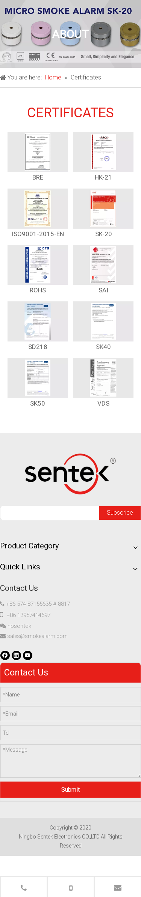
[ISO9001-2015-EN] (38, 209)
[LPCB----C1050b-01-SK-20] (103, 209)
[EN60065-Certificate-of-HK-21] (103, 152)
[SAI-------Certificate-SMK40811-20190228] (103, 265)
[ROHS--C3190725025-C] (38, 265)
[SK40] (103, 321)
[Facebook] (5, 655)
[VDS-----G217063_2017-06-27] (103, 378)
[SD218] (38, 321)
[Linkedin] (16, 655)
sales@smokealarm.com (37, 636)
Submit (70, 789)
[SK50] (38, 378)
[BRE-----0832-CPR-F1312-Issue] (38, 152)
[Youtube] (27, 655)
